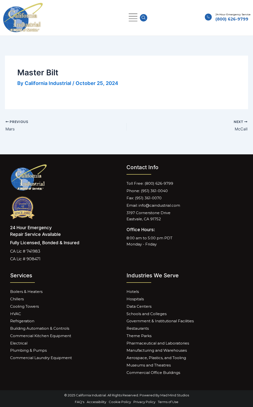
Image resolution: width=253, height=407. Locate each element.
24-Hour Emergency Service (233, 14)
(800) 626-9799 (231, 19)
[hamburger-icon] (133, 17)
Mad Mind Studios (174, 395)
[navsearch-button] (143, 17)
